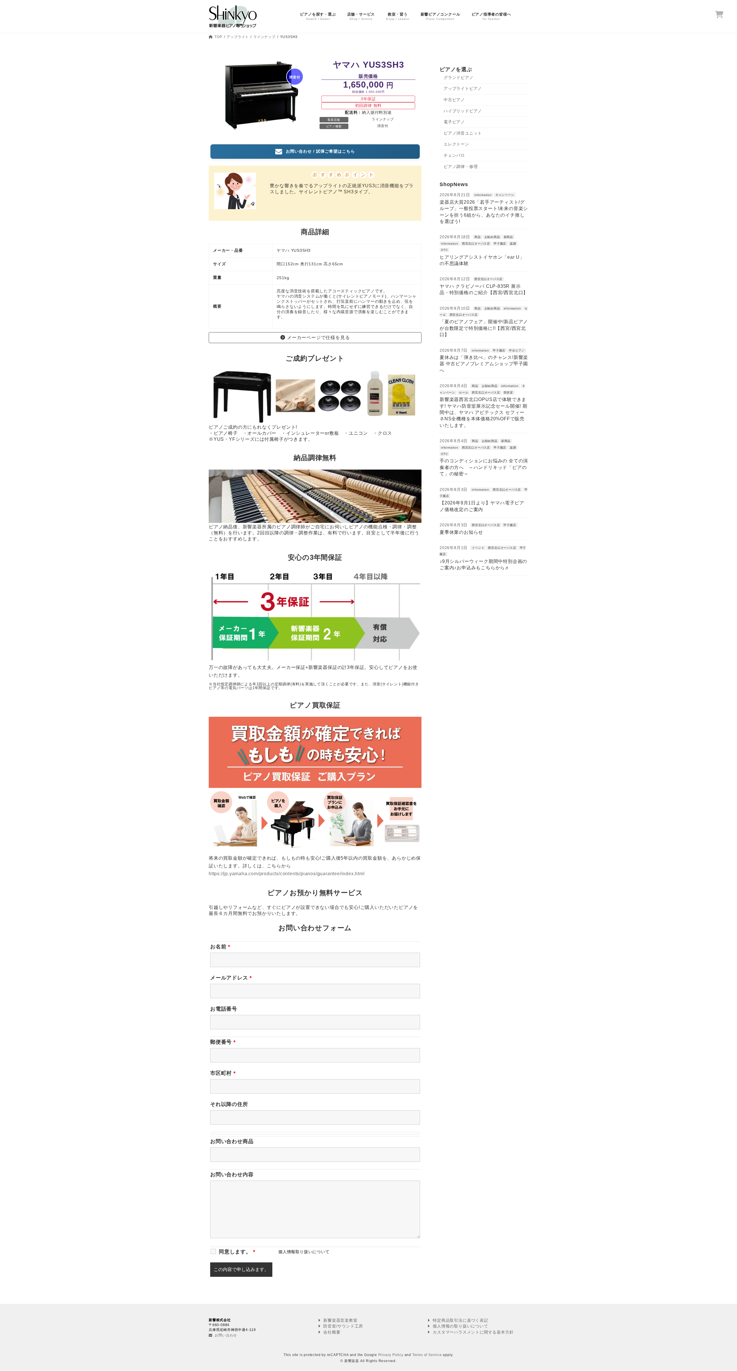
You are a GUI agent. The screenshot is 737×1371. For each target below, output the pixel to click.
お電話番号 (223, 1009)
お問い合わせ (225, 1335)
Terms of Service (427, 1355)
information (483, 194)
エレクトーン (456, 144)
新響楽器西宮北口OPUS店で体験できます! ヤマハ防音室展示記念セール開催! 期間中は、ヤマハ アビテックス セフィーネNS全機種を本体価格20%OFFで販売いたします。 (483, 412)
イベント (478, 547)
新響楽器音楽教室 (339, 1320)
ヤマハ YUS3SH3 (368, 64)
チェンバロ (454, 155)
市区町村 (223, 1073)
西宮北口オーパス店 (476, 243)
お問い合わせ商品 (231, 1141)
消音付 (382, 126)
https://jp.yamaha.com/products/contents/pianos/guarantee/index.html (287, 873)
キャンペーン (504, 194)
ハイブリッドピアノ (463, 110)
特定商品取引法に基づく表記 (459, 1320)
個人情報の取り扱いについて (459, 1326)
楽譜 (513, 243)
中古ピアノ (454, 99)
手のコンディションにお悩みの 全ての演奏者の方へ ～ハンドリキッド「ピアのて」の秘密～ (484, 467)
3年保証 (368, 99)
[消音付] (262, 131)
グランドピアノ (459, 77)
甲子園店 (500, 243)
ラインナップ (383, 119)
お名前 (220, 947)
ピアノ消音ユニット (463, 133)
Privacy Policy (390, 1355)
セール (463, 392)
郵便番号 (223, 1042)
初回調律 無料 (368, 105)
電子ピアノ (454, 122)
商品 (477, 237)
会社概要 (331, 1332)
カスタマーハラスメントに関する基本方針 (472, 1332)
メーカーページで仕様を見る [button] (318, 337)
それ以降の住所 (229, 1104)
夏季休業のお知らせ (461, 532)
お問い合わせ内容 (231, 1174)
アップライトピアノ (463, 88)
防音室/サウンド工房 (342, 1326)
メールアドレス (231, 978)
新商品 (508, 237)
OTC (444, 249)
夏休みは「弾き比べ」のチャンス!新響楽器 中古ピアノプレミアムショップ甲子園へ (484, 364)
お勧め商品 (492, 237)
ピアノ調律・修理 (461, 166)
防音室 (508, 392)
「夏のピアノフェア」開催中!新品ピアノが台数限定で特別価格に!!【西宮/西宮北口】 (484, 328)
